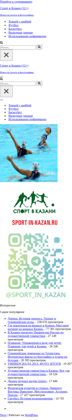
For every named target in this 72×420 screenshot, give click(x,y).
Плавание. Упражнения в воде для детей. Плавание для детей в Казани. (35, 344)
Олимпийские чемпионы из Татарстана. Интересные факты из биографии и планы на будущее (37, 357)
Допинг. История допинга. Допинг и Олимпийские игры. (32, 320)
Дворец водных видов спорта (27, 381)
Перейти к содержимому (16, 1)
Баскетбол (15, 29)
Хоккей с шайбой (19, 21)
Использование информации (27, 36)
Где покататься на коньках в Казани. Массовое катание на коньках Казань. (38, 327)
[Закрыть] (6, 55)
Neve (3, 415)
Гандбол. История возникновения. (30, 398)
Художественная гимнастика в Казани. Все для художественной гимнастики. (39, 372)
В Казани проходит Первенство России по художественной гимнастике (36, 334)
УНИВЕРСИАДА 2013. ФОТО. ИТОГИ (34, 363)
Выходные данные (20, 32)
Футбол (13, 25)
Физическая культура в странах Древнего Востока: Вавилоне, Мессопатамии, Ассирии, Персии (38, 391)
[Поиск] (1, 43)
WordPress (31, 415)
